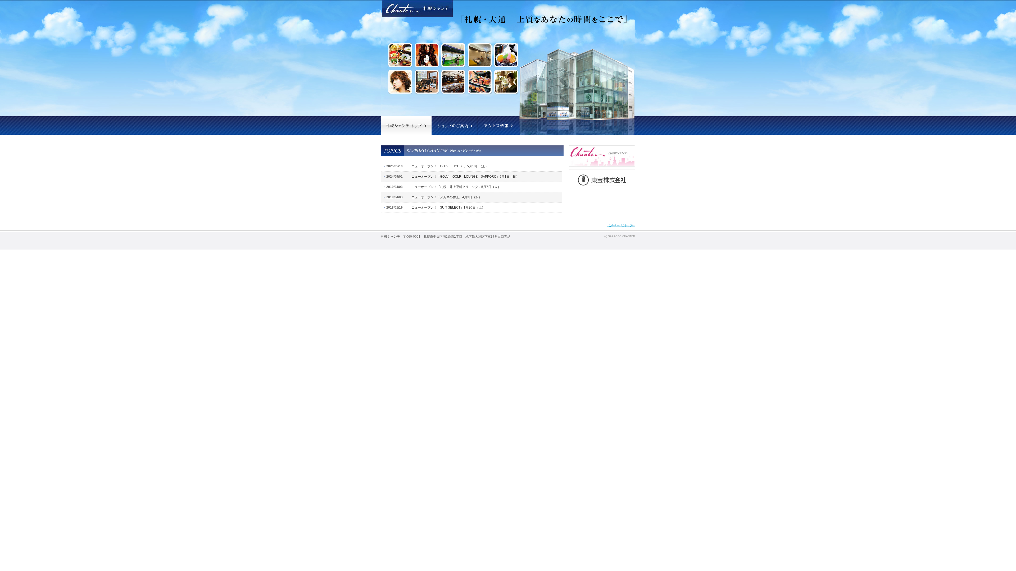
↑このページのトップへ (621, 225)
